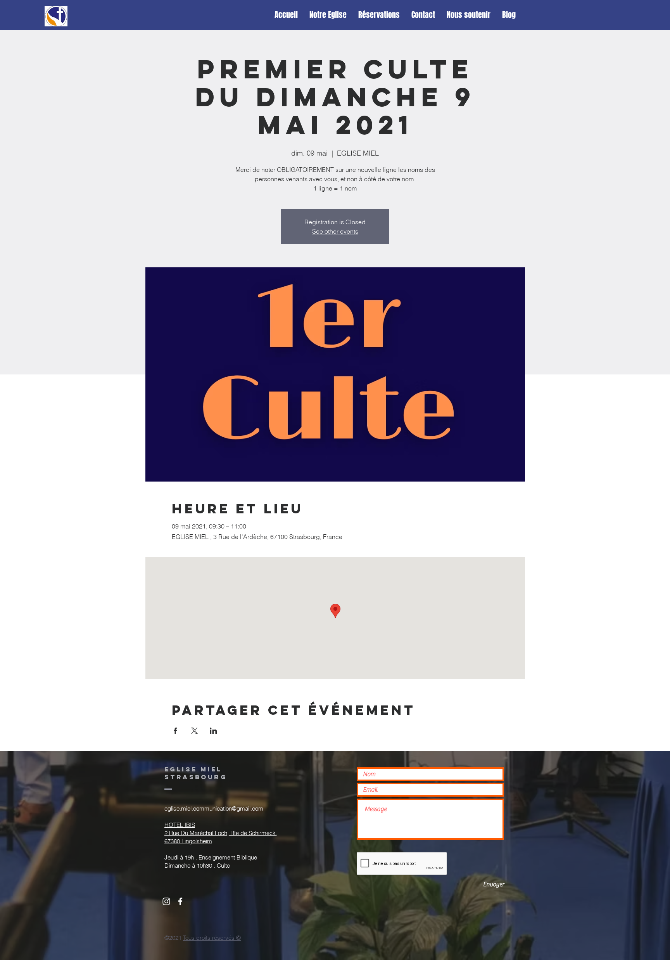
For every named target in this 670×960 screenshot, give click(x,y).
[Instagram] (166, 901)
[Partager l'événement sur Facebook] (175, 731)
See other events (335, 231)
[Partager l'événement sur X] (194, 731)
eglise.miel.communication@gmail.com (213, 808)
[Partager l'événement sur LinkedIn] (213, 731)
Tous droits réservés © (212, 937)
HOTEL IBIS (179, 824)
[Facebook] (180, 901)
